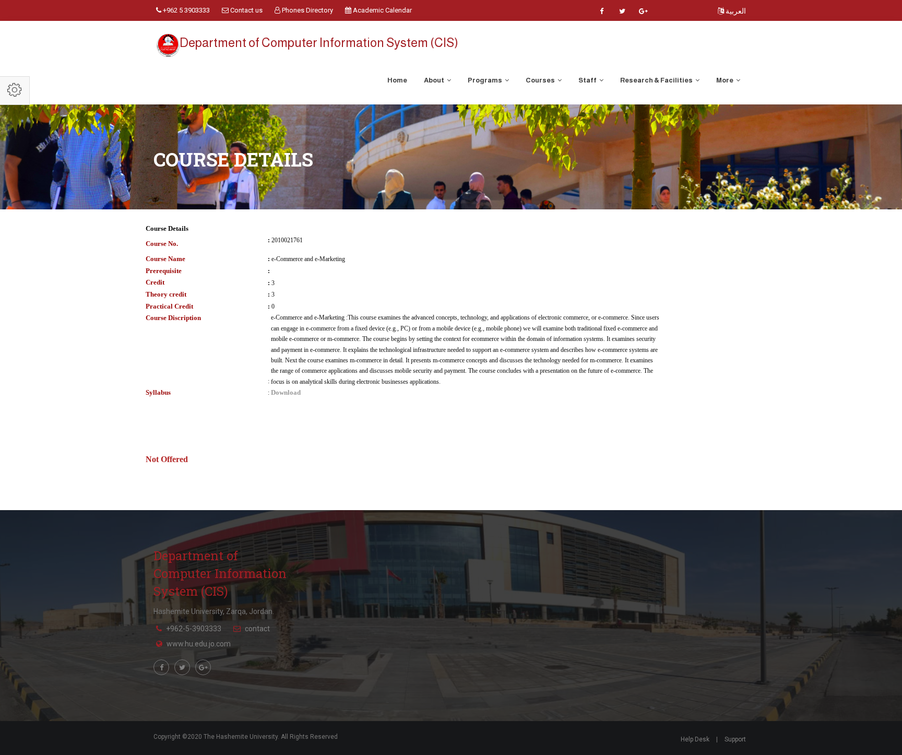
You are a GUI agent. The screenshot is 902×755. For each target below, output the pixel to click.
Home (397, 80)
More (725, 80)
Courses (541, 80)
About (434, 80)
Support (735, 739)
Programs (485, 80)
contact (257, 628)
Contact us (246, 10)
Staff (588, 80)
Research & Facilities (657, 80)
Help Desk (695, 739)
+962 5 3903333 (185, 10)
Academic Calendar (381, 10)
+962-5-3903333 (193, 628)
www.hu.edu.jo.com (199, 644)
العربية (735, 11)
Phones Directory (306, 10)
